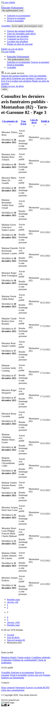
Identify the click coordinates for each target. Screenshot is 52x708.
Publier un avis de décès (12, 49)
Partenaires (20, 687)
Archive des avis (34, 675)
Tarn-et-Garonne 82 (16, 640)
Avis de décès (13, 637)
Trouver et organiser (16, 18)
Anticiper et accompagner (18, 15)
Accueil (10, 635)
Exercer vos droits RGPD (37, 687)
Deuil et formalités (15, 21)
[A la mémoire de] (10, 124)
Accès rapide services (27, 26)
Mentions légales (8, 657)
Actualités (6, 26)
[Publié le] (45, 124)
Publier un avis (12, 86)
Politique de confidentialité (24, 660)
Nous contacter (8, 687)
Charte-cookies (24, 657)
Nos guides (12, 10)
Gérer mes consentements (12, 690)
